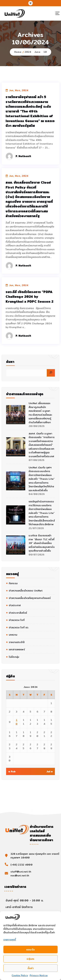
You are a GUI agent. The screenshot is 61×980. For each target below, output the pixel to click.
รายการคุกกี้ (9, 939)
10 (45, 52)
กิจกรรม (13, 583)
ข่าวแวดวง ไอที (17, 620)
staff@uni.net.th (21, 871)
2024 (28, 52)
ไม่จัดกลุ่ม (14, 657)
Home (17, 52)
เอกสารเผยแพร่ (17, 649)
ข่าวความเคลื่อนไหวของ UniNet (26, 590)
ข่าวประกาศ (15, 605)
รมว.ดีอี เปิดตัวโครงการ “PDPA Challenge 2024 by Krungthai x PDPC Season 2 (29, 296)
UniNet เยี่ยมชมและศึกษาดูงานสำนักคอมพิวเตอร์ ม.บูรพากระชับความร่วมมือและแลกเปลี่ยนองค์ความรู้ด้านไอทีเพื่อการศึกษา (40, 412)
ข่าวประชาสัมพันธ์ (18, 613)
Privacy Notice (39, 975)
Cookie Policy (20, 975)
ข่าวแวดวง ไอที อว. (19, 627)
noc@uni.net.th (20, 875)
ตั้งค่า (30, 968)
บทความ (13, 635)
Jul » (49, 771)
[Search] (51, 373)
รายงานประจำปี (17, 642)
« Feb (12, 771)
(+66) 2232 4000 (22, 865)
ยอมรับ (30, 949)
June (37, 52)
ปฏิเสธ (30, 959)
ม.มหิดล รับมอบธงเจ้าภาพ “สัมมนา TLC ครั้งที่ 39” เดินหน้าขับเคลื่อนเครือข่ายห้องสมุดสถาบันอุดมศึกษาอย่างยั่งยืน (42, 543)
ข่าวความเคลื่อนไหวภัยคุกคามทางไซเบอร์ (30, 598)
